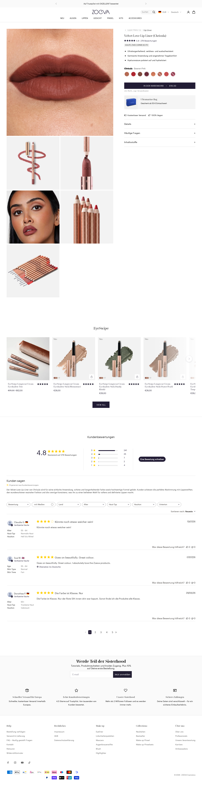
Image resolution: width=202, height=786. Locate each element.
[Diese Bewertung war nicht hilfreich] (192, 547)
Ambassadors (181, 749)
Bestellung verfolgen (16, 731)
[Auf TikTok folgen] (29, 762)
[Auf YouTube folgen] (22, 762)
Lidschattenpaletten (105, 736)
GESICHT (97, 18)
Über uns (179, 731)
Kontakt (10, 744)
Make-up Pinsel (143, 740)
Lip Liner (148, 30)
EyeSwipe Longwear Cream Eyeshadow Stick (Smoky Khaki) (112, 387)
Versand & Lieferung (16, 736)
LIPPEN (85, 18)
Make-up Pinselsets (144, 744)
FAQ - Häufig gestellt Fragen (19, 740)
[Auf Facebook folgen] (8, 762)
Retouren (11, 749)
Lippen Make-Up (134, 30)
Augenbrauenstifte (104, 744)
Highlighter (101, 753)
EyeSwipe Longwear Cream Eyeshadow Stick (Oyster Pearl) (159, 385)
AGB (56, 736)
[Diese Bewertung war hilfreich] (187, 547)
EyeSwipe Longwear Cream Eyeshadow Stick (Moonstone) (67, 385)
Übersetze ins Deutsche (50, 567)
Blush (98, 749)
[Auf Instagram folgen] (15, 762)
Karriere (178, 744)
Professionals (181, 736)
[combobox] (18, 504)
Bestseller (140, 736)
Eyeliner (99, 731)
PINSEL (110, 18)
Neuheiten (140, 731)
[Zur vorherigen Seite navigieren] (86, 632)
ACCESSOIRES (135, 18)
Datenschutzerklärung (64, 740)
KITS (121, 18)
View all (101, 405)
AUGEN (73, 18)
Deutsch (175, 12)
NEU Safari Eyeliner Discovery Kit (101, 3)
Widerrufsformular (15, 753)
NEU (62, 18)
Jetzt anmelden (122, 674)
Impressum (59, 731)
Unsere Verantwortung (185, 740)
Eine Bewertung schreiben (152, 459)
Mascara (100, 740)
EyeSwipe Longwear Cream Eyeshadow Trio (20, 385)
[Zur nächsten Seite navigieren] (116, 632)
